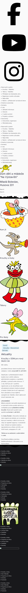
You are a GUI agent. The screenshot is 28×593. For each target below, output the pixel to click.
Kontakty (4, 105)
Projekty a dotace (7, 116)
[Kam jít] (14, 227)
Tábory (3, 305)
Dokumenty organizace (9, 121)
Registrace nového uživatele (10, 96)
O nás (3, 107)
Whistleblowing (7, 123)
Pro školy (4, 337)
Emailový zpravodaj (7, 103)
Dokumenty (4, 118)
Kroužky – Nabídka (8, 89)
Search (2, 189)
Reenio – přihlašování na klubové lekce (14, 100)
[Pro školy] (14, 335)
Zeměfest (3, 532)
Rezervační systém (7, 87)
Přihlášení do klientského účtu (11, 94)
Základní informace (8, 109)
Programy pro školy (6, 483)
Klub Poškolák (5, 573)
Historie (4, 112)
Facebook (3, 579)
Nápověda (5, 98)
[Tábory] (14, 303)
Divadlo (3, 487)
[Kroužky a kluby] (14, 255)
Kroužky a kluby (7, 258)
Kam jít (3, 229)
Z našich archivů (7, 114)
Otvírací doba (4, 530)
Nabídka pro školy (6, 453)
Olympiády (4, 485)
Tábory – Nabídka (7, 91)
